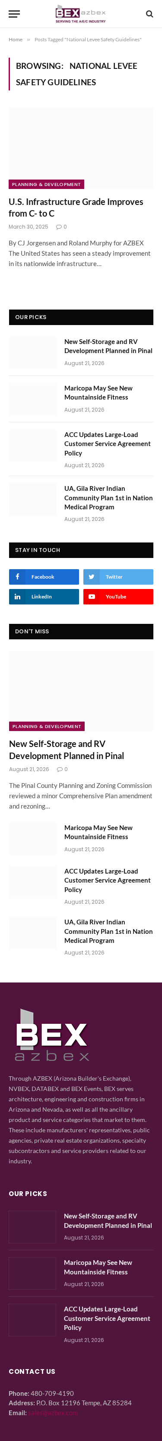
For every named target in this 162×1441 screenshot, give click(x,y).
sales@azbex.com (53, 1412)
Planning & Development (46, 184)
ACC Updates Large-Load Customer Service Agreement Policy (107, 444)
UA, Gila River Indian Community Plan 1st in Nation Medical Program (108, 497)
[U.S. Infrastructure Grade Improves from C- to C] (81, 148)
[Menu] (14, 14)
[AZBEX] (81, 14)
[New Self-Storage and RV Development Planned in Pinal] (33, 352)
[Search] (148, 14)
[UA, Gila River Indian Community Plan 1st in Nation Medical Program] (33, 499)
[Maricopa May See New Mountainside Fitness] (33, 399)
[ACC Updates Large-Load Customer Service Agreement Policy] (33, 445)
